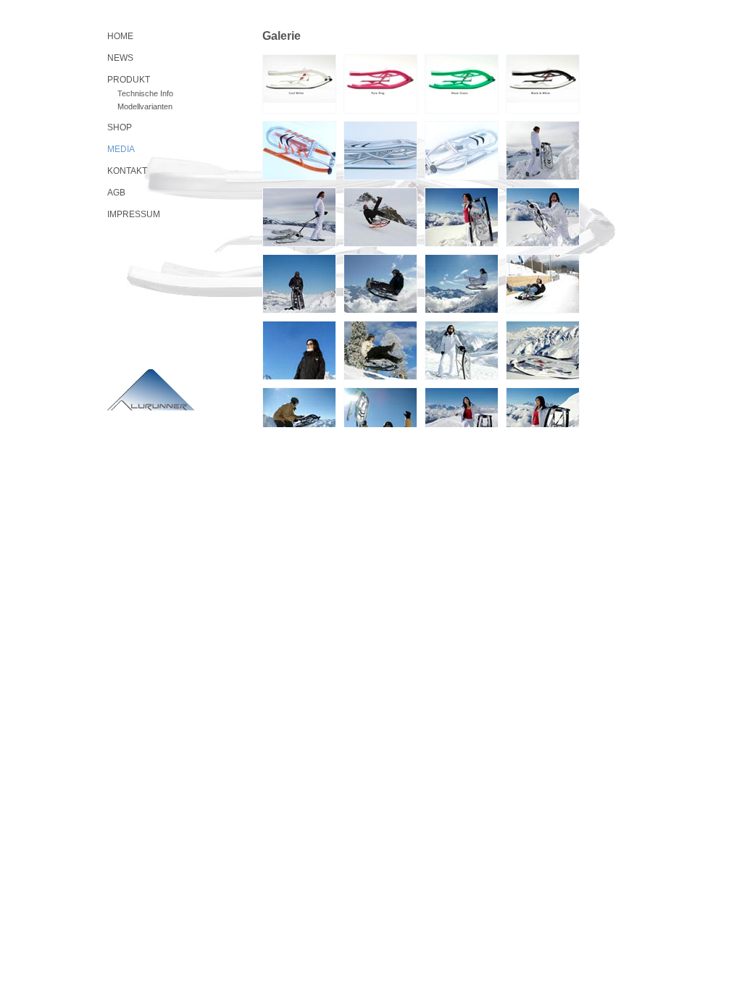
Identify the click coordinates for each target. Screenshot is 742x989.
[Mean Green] (462, 84)
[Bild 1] (299, 150)
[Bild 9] (543, 283)
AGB (116, 193)
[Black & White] (543, 84)
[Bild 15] (380, 417)
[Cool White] (299, 84)
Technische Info (145, 93)
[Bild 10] (299, 350)
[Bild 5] (543, 217)
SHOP (119, 127)
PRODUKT (128, 80)
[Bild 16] (462, 417)
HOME (120, 36)
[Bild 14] (299, 417)
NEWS (120, 58)
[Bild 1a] (543, 150)
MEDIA (121, 149)
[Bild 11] (380, 350)
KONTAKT (127, 171)
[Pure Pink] (380, 84)
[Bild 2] (380, 150)
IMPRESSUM (133, 214)
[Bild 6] (299, 283)
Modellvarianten (144, 106)
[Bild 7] (380, 283)
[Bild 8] (462, 283)
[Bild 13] (543, 350)
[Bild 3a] (380, 217)
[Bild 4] (462, 217)
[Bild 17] (543, 417)
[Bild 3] (462, 150)
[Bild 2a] (299, 217)
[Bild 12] (462, 350)
